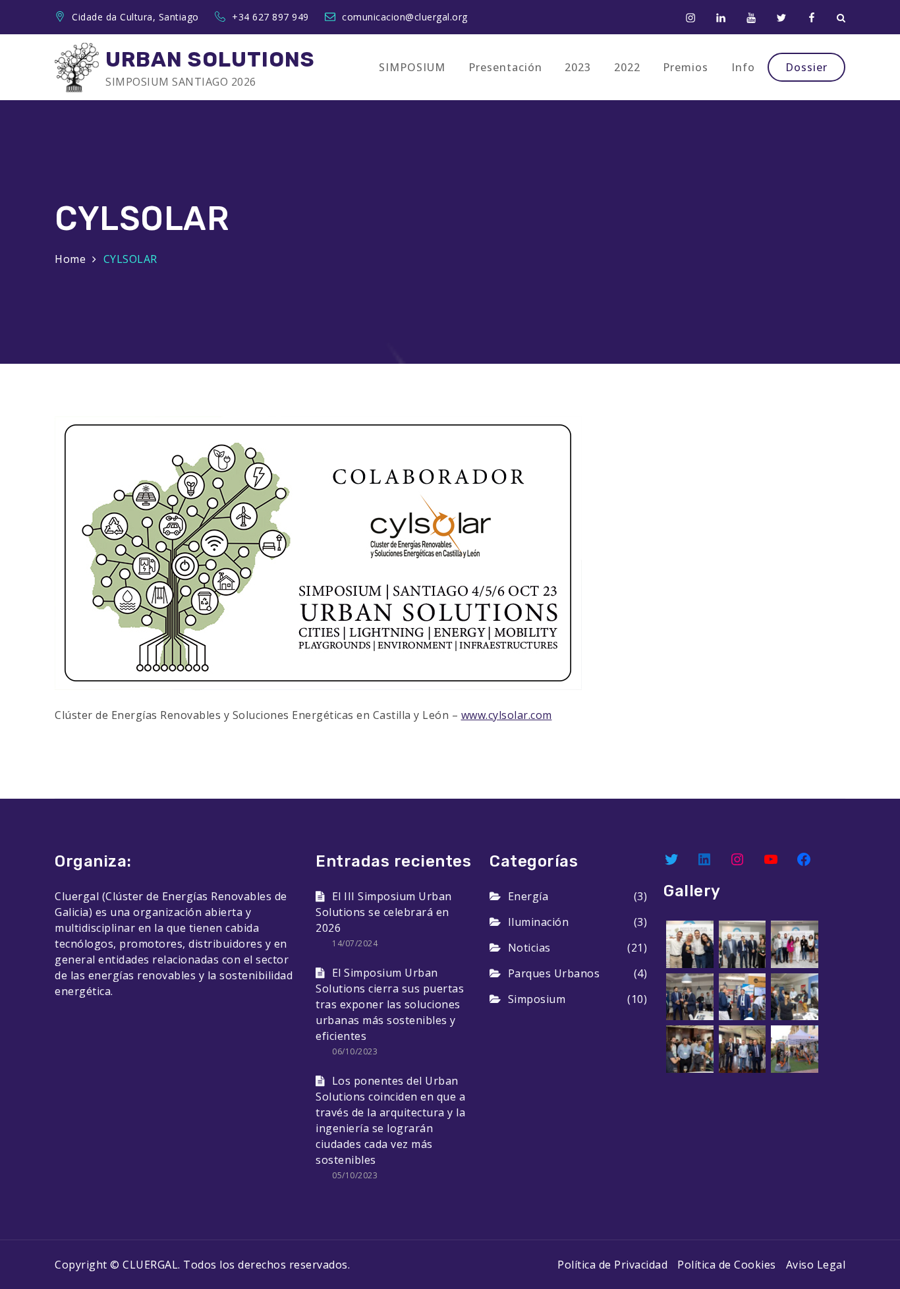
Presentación (505, 67)
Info (743, 67)
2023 (578, 67)
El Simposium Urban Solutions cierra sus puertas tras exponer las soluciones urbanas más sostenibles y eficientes (390, 1004)
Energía (528, 896)
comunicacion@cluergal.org (405, 17)
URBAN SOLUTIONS (210, 59)
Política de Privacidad (612, 1264)
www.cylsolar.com (506, 715)
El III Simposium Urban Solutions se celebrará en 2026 (384, 912)
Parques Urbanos (554, 973)
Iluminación (538, 922)
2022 (627, 67)
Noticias (529, 947)
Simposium (536, 999)
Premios (685, 67)
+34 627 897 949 (272, 17)
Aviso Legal (816, 1264)
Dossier (806, 67)
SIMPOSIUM (412, 67)
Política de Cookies (726, 1264)
